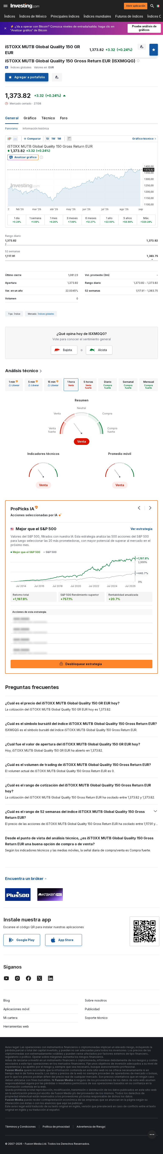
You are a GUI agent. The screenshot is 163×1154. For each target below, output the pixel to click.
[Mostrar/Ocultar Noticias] (69, 138)
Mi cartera (10, 1018)
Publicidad (92, 1009)
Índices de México (32, 16)
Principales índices (65, 16)
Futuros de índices (129, 16)
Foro (63, 118)
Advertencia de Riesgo (91, 1126)
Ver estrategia (141, 529)
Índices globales (46, 314)
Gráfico (30, 118)
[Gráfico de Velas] (9, 138)
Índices (9, 16)
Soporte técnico (96, 1018)
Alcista (102, 350)
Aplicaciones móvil (16, 1009)
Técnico (48, 118)
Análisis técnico (21, 370)
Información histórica (36, 128)
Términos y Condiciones (20, 1126)
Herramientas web (16, 1026)
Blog (6, 1000)
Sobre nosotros (96, 1000)
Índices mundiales (97, 16)
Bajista (67, 350)
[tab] (14, 384)
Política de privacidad (56, 1126)
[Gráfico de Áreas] (15, 138)
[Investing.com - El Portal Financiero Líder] (25, 5)
